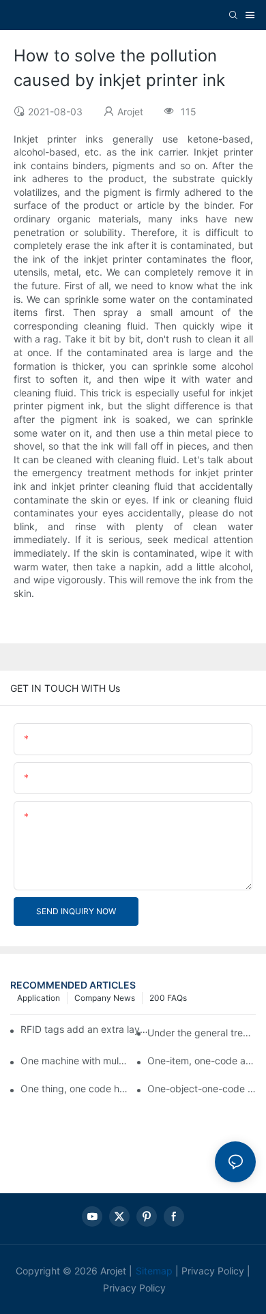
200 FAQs (168, 998)
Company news (104, 998)
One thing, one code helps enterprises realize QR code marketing (74, 1088)
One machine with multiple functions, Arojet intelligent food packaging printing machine (74, 1060)
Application (38, 998)
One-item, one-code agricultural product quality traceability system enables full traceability (201, 1060)
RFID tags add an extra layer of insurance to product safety (84, 1029)
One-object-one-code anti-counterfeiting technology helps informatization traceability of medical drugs (201, 1088)
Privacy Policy (212, 1270)
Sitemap (154, 1270)
